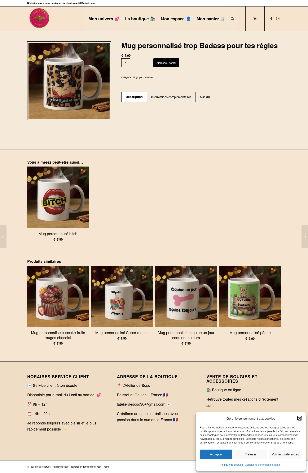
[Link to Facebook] (271, 18)
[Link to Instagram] (277, 18)
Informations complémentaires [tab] (171, 97)
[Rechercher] (232, 18)
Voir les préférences (285, 454)
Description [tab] (134, 96)
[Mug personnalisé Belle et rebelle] (305, 236)
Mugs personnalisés (143, 77)
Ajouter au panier (166, 62)
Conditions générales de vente (262, 464)
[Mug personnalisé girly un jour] (3, 236)
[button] (300, 418)
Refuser (250, 454)
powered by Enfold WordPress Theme (90, 466)
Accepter (216, 454)
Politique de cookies (231, 464)
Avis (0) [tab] (205, 97)
